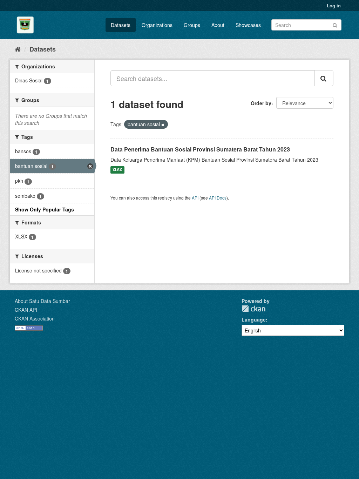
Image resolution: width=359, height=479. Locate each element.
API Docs (217, 198)
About (217, 24)
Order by (261, 103)
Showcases (248, 24)
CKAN (253, 308)
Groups (192, 24)
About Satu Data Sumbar (42, 300)
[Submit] (335, 24)
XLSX (117, 170)
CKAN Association (35, 318)
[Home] (18, 48)
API (195, 198)
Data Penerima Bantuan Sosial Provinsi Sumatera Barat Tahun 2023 (200, 149)
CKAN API (26, 309)
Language (254, 319)
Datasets (120, 24)
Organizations (157, 24)
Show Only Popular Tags (44, 209)
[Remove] (162, 124)
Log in (334, 5)
